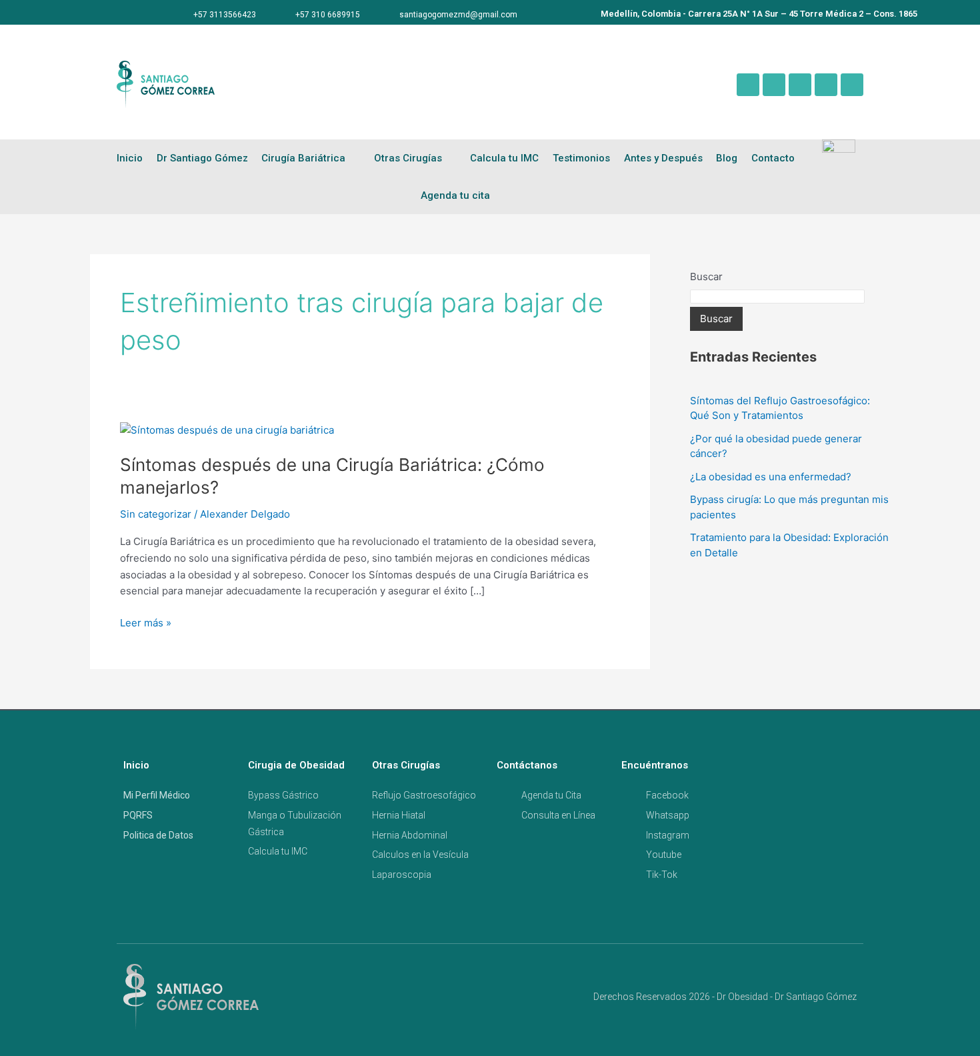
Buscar (706, 276)
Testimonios (581, 158)
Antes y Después (663, 158)
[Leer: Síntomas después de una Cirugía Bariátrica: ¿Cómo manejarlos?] (227, 429)
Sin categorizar (155, 514)
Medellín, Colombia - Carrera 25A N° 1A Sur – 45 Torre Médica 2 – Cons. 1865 (759, 14)
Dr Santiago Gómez (202, 158)
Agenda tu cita (455, 195)
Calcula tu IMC (504, 158)
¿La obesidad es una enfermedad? (770, 476)
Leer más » (145, 622)
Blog (726, 158)
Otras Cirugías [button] (408, 158)
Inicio (130, 158)
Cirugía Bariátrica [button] (303, 158)
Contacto (773, 158)
